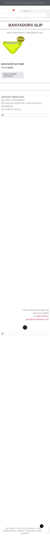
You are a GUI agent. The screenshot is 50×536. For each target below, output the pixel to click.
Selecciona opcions (10, 75)
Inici (9, 33)
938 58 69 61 (43, 316)
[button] (48, 15)
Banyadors (19, 33)
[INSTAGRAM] (25, 327)
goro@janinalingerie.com (37, 319)
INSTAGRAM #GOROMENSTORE (25, 3)
